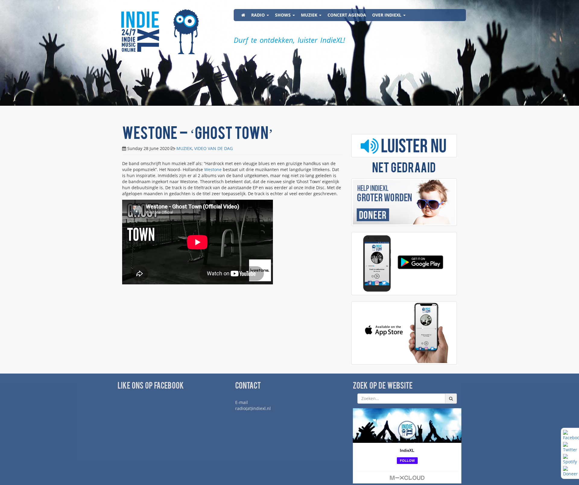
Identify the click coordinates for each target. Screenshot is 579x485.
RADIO (258, 15)
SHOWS (283, 15)
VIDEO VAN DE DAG (213, 148)
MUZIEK (309, 15)
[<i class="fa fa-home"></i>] (243, 15)
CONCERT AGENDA (346, 15)
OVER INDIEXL (387, 15)
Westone (213, 169)
